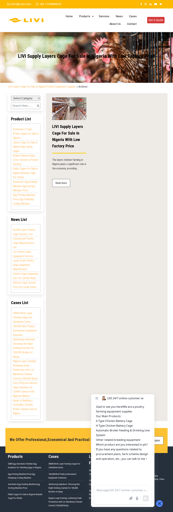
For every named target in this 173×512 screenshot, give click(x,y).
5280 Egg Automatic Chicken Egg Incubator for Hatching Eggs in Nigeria (24, 465)
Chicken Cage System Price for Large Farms (24, 285)
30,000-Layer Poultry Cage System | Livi (24, 232)
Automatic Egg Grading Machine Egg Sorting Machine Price (25, 186)
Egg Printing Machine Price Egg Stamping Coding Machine (24, 199)
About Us (115, 24)
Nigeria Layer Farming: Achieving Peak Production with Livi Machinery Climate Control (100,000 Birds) (25, 370)
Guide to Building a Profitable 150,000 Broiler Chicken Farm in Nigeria (25, 407)
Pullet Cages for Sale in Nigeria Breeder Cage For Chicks (25, 173)
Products (84, 16)
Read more (61, 183)
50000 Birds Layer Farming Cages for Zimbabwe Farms (22, 317)
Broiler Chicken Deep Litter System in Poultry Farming (26, 160)
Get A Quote (156, 20)
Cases (133, 16)
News (119, 16)
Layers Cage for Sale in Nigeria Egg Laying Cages (25, 147)
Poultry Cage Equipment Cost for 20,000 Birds (26, 276)
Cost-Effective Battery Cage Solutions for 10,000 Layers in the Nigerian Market (25, 389)
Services (104, 16)
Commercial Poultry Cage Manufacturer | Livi (24, 243)
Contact (132, 24)
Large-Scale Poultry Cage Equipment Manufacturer (23, 265)
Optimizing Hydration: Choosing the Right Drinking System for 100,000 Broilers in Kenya (24, 348)
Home (69, 16)
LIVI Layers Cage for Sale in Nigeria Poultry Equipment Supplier (42, 86)
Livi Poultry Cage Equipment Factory (23, 254)
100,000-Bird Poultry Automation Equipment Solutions (25, 331)
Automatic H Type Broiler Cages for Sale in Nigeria (26, 133)
